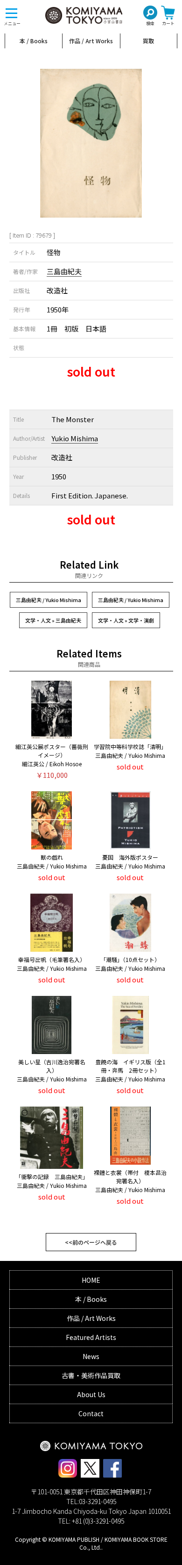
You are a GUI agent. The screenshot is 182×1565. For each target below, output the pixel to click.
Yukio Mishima (74, 438)
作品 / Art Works (91, 41)
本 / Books (34, 41)
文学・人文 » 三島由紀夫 (53, 620)
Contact (91, 1413)
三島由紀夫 (64, 271)
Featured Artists (91, 1337)
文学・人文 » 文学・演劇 (126, 620)
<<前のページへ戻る (91, 1242)
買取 (148, 41)
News (91, 1356)
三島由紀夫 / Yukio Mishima (48, 599)
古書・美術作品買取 (91, 1375)
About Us (91, 1394)
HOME (91, 1280)
